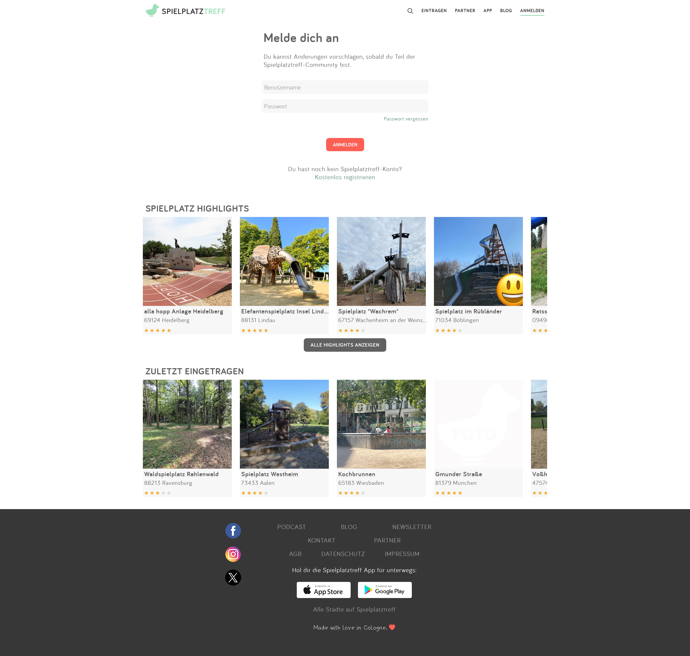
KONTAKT (322, 540)
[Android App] (385, 596)
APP (488, 11)
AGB (295, 554)
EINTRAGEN (434, 11)
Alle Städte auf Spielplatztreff (354, 609)
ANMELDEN (532, 11)
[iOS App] (323, 596)
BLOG (506, 11)
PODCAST (291, 527)
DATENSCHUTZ (343, 554)
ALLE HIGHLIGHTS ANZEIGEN (345, 344)
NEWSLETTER (412, 527)
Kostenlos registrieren (345, 177)
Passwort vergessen (406, 118)
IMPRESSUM (402, 554)
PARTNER (465, 11)
